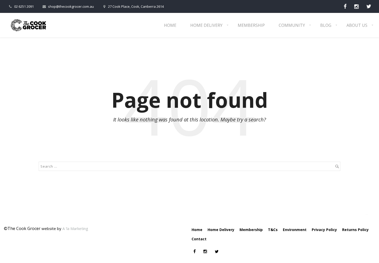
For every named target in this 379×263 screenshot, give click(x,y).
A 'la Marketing (75, 228)
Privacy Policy (324, 229)
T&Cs (273, 229)
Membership (251, 25)
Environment (295, 229)
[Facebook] (345, 6)
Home (170, 25)
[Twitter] (368, 6)
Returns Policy (355, 229)
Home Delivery (206, 25)
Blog (325, 25)
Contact (199, 238)
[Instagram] (356, 6)
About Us (357, 25)
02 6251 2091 (24, 6)
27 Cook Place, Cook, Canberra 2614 (136, 6)
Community (292, 25)
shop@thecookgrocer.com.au (71, 6)
